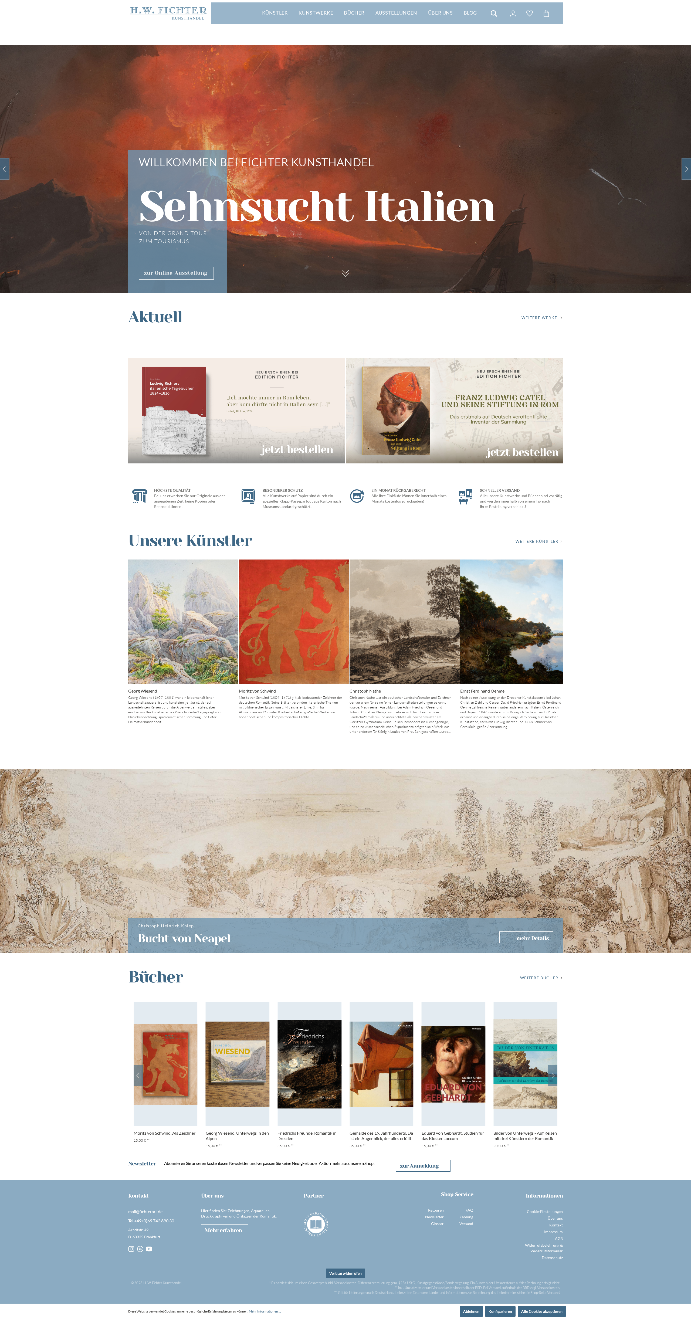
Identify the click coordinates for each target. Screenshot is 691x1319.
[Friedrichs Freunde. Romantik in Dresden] (309, 1064)
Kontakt (556, 1225)
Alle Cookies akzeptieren (542, 1311)
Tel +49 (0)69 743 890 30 (151, 1220)
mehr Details (532, 938)
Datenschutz (552, 1257)
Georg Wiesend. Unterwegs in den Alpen (237, 1135)
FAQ (469, 1210)
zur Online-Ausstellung (175, 273)
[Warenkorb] (546, 13)
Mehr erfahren (223, 1230)
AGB (559, 1238)
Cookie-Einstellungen (545, 1211)
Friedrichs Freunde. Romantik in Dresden (307, 1135)
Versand (466, 1223)
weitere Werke (539, 317)
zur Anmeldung (419, 1166)
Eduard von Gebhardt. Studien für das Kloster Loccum (453, 1135)
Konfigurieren (500, 1311)
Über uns (555, 1218)
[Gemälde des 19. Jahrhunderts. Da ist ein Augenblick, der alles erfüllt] (382, 1064)
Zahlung (466, 1217)
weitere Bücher (539, 977)
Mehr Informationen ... (265, 1311)
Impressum (553, 1231)
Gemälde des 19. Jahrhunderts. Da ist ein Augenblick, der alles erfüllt (381, 1135)
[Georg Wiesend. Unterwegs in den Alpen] (238, 1064)
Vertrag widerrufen (345, 1273)
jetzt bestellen (297, 449)
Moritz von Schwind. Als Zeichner (164, 1132)
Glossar (437, 1223)
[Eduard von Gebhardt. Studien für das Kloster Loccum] (454, 1064)
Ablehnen (471, 1311)
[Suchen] (493, 13)
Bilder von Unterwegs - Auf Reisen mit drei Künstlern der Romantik (525, 1135)
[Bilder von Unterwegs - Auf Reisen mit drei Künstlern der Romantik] (525, 1064)
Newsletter (434, 1217)
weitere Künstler (537, 541)
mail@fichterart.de (145, 1211)
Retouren (436, 1210)
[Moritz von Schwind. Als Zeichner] (166, 1064)
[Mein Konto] (513, 13)
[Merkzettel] (529, 13)
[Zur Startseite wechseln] (168, 13)
